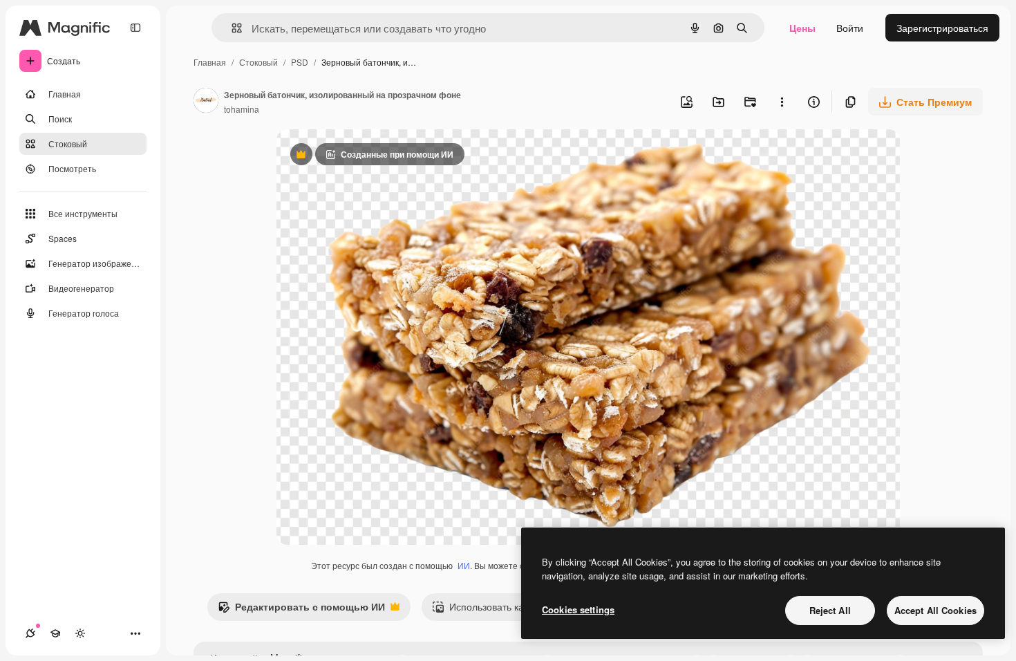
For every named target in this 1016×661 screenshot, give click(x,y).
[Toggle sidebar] (135, 28)
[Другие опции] (782, 101)
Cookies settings (578, 609)
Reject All (830, 610)
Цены (802, 28)
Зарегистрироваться (942, 28)
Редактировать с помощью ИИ (301, 609)
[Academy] (55, 633)
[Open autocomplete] (231, 28)
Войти (849, 28)
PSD (299, 62)
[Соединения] (30, 633)
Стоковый (258, 62)
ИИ (464, 565)
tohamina (241, 109)
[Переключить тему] (80, 633)
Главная (210, 62)
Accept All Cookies (935, 610)
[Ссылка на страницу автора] (206, 101)
